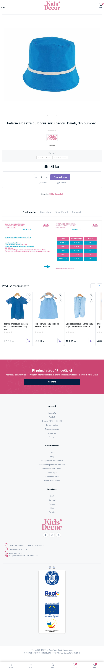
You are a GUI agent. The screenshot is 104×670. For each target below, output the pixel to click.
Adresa (52, 504)
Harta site (52, 413)
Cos (52, 508)
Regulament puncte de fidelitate (52, 465)
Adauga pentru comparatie (28, 300)
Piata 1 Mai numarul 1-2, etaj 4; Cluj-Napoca (26, 545)
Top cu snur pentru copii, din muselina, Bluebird (47, 325)
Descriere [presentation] (45, 212)
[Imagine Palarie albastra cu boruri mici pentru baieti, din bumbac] (52, 64)
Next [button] (99, 285)
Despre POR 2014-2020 (52, 421)
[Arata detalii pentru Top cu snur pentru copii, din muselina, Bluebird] (48, 306)
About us (52, 433)
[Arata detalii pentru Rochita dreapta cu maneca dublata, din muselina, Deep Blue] (17, 306)
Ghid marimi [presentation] (29, 212)
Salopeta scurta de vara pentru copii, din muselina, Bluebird (79, 325)
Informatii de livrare (52, 481)
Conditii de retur (52, 477)
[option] (52, 64)
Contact (52, 437)
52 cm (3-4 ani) (60, 158)
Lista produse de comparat (52, 461)
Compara (62, 183)
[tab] (29, 213)
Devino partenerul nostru (52, 469)
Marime (51, 153)
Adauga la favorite (28, 295)
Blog (52, 456)
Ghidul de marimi (56, 194)
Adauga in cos (60, 177)
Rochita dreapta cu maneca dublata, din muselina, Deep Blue (16, 326)
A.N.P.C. (52, 417)
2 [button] (52, 115)
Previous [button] (92, 285)
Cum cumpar (52, 473)
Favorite (44, 183)
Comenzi (52, 500)
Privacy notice (52, 425)
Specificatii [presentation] (61, 212)
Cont (52, 496)
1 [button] (48, 115)
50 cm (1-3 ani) (44, 158)
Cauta (52, 452)
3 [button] (56, 115)
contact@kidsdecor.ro (18, 549)
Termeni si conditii (52, 429)
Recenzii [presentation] (76, 212)
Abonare (52, 382)
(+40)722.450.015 (16, 553)
